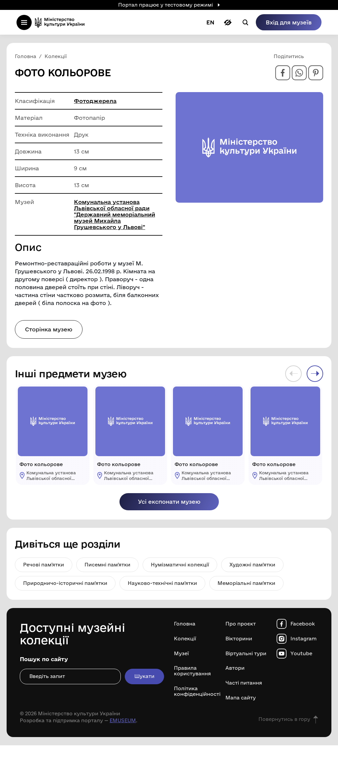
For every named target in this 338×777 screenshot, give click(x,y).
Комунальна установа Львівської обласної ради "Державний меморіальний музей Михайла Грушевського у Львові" (114, 214)
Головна (184, 623)
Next (315, 373)
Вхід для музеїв (289, 22)
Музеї (181, 653)
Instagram (303, 638)
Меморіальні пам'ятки (246, 583)
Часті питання (243, 683)
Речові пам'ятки (43, 564)
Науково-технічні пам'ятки (162, 583)
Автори (235, 668)
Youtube (301, 653)
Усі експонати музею (169, 501)
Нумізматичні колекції (180, 564)
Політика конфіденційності (195, 691)
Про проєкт (240, 623)
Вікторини (238, 638)
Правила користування (192, 670)
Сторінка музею (48, 329)
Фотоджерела (95, 101)
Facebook (302, 623)
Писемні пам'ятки (107, 564)
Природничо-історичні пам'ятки (65, 583)
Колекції (185, 638)
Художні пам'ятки (252, 564)
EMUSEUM (123, 720)
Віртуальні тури (245, 653)
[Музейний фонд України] (61, 22)
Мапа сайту (240, 697)
